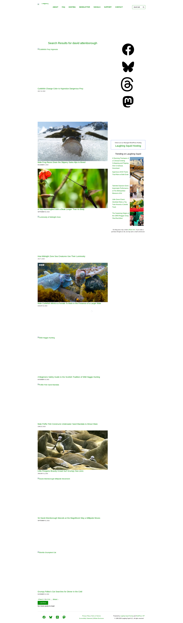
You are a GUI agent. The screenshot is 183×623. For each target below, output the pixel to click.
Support (108, 7)
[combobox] (137, 7)
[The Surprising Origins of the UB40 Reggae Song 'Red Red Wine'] (137, 219)
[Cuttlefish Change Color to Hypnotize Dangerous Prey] (73, 67)
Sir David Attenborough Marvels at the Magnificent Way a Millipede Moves (69, 518)
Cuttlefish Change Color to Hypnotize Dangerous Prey (60, 89)
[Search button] (143, 7)
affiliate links (131, 229)
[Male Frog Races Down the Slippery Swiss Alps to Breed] (73, 141)
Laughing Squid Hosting (128, 145)
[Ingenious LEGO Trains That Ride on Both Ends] (137, 177)
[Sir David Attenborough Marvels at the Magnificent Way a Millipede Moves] (73, 497)
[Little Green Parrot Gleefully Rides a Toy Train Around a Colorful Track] (137, 205)
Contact (119, 7)
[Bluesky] (128, 73)
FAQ (63, 7)
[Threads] (128, 91)
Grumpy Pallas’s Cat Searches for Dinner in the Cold (60, 592)
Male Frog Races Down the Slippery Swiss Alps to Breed (61, 162)
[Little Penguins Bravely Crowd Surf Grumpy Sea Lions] (73, 450)
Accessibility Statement (85, 618)
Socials (97, 7)
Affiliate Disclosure (98, 618)
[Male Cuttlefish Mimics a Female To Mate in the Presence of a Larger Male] (73, 282)
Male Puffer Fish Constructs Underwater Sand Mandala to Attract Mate (68, 424)
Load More (43, 602)
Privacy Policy (86, 616)
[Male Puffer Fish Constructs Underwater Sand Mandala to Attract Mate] (73, 403)
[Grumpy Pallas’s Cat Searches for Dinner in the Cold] (73, 570)
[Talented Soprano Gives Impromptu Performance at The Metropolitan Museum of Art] (137, 191)
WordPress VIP (140, 616)
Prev (40, 599)
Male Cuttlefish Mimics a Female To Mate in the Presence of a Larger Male (69, 303)
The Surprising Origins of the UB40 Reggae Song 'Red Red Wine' (120, 215)
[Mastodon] (128, 108)
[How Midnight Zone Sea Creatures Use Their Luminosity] (73, 235)
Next (56, 599)
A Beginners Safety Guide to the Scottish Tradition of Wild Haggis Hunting (69, 377)
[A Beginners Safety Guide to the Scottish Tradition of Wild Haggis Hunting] (73, 356)
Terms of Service (96, 616)
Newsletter (84, 7)
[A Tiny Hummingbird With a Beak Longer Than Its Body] (73, 188)
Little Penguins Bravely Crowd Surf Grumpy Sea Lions (60, 471)
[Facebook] (128, 56)
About (55, 7)
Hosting (72, 7)
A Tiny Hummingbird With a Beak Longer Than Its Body (61, 209)
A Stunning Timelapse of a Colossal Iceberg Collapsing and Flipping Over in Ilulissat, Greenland (120, 163)
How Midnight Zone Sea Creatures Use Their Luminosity (61, 256)
